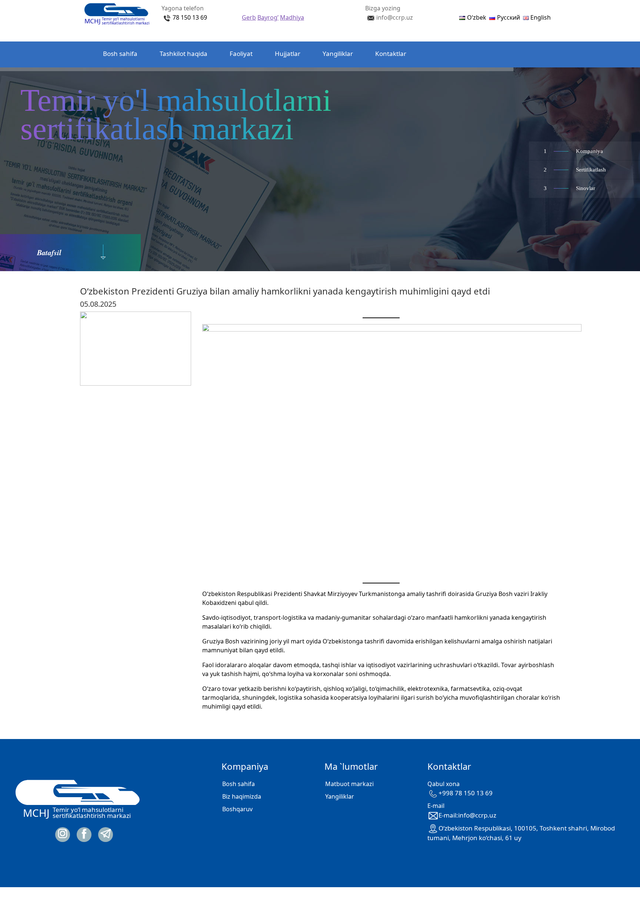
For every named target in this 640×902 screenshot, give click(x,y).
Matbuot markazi (349, 784)
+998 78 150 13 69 (466, 793)
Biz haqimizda (241, 796)
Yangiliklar (338, 53)
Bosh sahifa (120, 53)
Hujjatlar (287, 53)
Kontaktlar (390, 53)
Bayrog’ (268, 17)
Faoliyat (241, 53)
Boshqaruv (237, 809)
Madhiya (292, 17)
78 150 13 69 (190, 17)
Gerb (249, 17)
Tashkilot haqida (183, 53)
